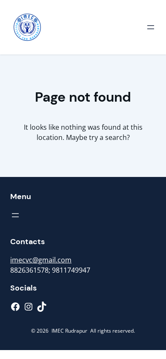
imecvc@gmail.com (41, 260)
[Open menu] (151, 27)
